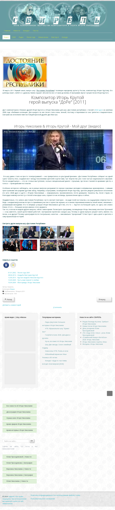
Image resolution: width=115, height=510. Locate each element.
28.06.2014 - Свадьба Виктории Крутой (23, 275)
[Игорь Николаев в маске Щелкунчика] (20, 336)
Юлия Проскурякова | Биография (19, 463)
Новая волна (43, 37)
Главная (7, 31)
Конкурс (65, 37)
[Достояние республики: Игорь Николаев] (65, 232)
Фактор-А (55, 37)
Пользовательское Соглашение (43, 499)
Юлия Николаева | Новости (17, 481)
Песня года (31, 37)
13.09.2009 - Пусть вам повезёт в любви (23, 280)
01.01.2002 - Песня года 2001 (19, 273)
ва (29, 412)
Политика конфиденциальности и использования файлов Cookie (55, 495)
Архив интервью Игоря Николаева (19, 430)
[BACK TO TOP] (110, 393)
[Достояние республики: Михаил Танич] (11, 245)
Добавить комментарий (11, 305)
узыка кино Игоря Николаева (19, 418)
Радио (21, 37)
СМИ (14, 37)
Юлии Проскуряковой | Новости (18, 457)
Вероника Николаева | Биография (19, 475)
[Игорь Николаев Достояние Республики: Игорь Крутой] (24, 72)
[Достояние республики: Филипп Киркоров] (28, 245)
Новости (16, 31)
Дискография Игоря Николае (17, 412)
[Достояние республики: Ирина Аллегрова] (65, 245)
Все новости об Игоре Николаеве (19, 406)
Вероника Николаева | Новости (18, 469)
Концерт (26, 31)
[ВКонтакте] (6, 265)
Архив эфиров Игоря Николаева (18, 424)
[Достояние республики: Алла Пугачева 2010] (30, 232)
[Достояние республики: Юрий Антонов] (11, 232)
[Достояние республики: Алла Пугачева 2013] (48, 245)
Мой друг (98, 110)
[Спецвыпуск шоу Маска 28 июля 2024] (20, 369)
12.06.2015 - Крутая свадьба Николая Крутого (25, 277)
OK (32, 441)
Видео (6, 37)
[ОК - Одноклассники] (13, 265)
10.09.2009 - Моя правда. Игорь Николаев (24, 282)
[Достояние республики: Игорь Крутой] (48, 232)
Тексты (35, 31)
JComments (57, 307)
